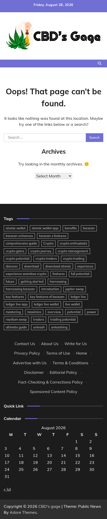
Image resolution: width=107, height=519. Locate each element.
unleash (39, 327)
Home (81, 353)
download (31, 266)
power (91, 312)
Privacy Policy (27, 353)
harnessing (58, 281)
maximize (34, 312)
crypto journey (41, 251)
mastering (13, 312)
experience (85, 266)
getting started (32, 281)
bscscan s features (52, 236)
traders (38, 319)
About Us (49, 343)
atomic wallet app (45, 228)
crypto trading (73, 258)
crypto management (73, 251)
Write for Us (75, 343)
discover (12, 266)
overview (54, 312)
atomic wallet (16, 228)
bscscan (89, 228)
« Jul (7, 489)
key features (15, 297)
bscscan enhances (19, 236)
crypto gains (15, 251)
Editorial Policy (63, 372)
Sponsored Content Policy (53, 391)
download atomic (58, 266)
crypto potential (17, 258)
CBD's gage (49, 506)
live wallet (72, 304)
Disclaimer (34, 372)
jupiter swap (74, 289)
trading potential (63, 319)
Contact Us (24, 343)
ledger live (78, 297)
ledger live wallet (46, 304)
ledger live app (17, 304)
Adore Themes (23, 512)
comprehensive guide (21, 243)
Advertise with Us (30, 362)
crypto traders (46, 258)
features (59, 274)
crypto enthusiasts (73, 243)
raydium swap (16, 319)
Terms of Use (58, 353)
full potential (80, 274)
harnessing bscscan (20, 289)
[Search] (99, 63)
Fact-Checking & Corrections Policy (50, 382)
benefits (71, 228)
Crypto (48, 243)
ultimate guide (16, 327)
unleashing (59, 327)
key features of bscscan (47, 297)
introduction (50, 289)
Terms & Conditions (70, 362)
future (10, 281)
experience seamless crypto (26, 274)
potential (74, 312)
